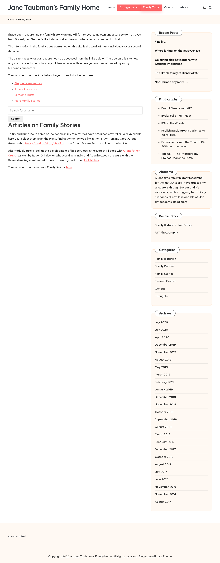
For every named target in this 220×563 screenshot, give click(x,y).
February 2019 (164, 382)
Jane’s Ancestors (25, 89)
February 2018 (164, 442)
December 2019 (165, 344)
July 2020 (161, 329)
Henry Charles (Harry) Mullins (44, 143)
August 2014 (163, 501)
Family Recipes (164, 266)
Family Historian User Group (173, 225)
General (160, 288)
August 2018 (163, 427)
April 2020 (162, 337)
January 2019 (164, 389)
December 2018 (165, 397)
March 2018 (162, 434)
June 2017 (161, 479)
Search (15, 118)
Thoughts (161, 296)
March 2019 (162, 374)
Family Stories (164, 273)
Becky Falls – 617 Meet (176, 115)
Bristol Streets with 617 (176, 108)
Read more (180, 202)
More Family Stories (27, 100)
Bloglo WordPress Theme (155, 556)
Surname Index (24, 95)
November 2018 (165, 404)
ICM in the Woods (172, 123)
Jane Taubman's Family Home (54, 7)
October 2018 (164, 412)
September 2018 (166, 419)
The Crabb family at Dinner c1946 (177, 73)
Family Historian (165, 259)
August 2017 (163, 464)
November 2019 (165, 352)
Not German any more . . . (171, 82)
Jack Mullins (91, 160)
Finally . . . (161, 41)
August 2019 (163, 359)
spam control (17, 536)
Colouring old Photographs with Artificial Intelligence (176, 62)
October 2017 (164, 457)
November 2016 (165, 487)
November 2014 (165, 494)
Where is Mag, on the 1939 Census (177, 50)
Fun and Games (165, 281)
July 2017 (161, 472)
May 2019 (161, 367)
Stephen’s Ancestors (28, 83)
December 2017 (165, 449)
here (69, 167)
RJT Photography (166, 232)
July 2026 (161, 322)
